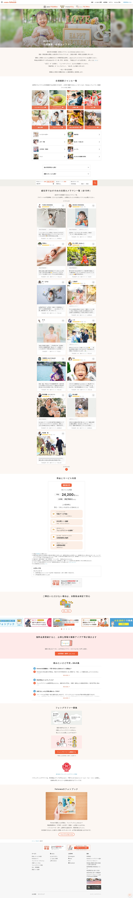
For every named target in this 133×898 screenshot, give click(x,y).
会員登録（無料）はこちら (66, 653)
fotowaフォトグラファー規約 (94, 858)
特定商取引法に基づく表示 (93, 870)
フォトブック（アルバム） (38, 860)
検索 (92, 2)
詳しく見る (66, 611)
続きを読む (66, 675)
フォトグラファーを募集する (66, 752)
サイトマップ (41, 894)
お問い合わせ (53, 860)
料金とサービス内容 (37, 856)
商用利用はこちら (127, 2)
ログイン (111, 2)
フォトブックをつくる (66, 834)
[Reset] (53, 184)
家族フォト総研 (35, 869)
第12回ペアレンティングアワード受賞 (66, 774)
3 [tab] (66, 629)
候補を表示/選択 (50, 181)
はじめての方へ (54, 856)
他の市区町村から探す (50, 167)
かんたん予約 (117, 2)
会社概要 (34, 894)
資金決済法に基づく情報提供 (94, 872)
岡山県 (37, 841)
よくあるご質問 (98, 2)
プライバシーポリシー (92, 860)
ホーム (33, 841)
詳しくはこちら (72, 562)
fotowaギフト (35, 858)
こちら (95, 60)
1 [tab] (61, 629)
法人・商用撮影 (35, 867)
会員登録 (105, 2)
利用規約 (38, 553)
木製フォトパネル (36, 863)
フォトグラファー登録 (37, 865)
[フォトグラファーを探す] (95, 182)
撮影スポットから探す (50, 174)
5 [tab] (71, 629)
